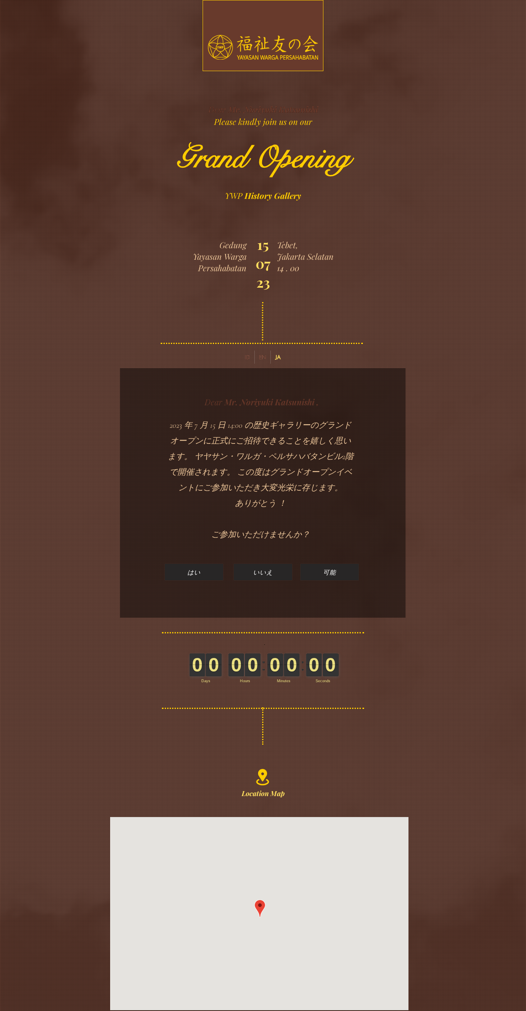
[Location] (262, 777)
